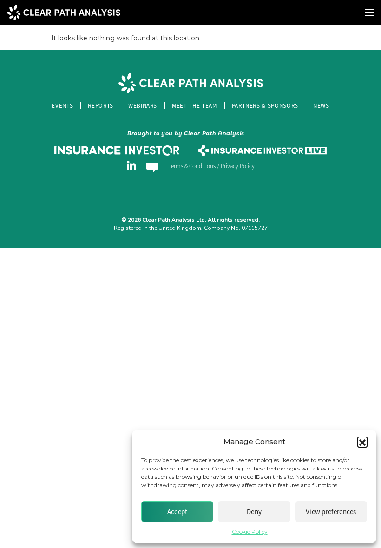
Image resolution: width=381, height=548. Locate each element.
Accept (177, 511)
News (321, 106)
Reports (100, 106)
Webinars (142, 106)
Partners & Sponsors (265, 106)
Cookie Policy (250, 531)
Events (62, 106)
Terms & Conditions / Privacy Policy (211, 166)
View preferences (331, 511)
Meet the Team (194, 106)
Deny (254, 511)
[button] (362, 441)
